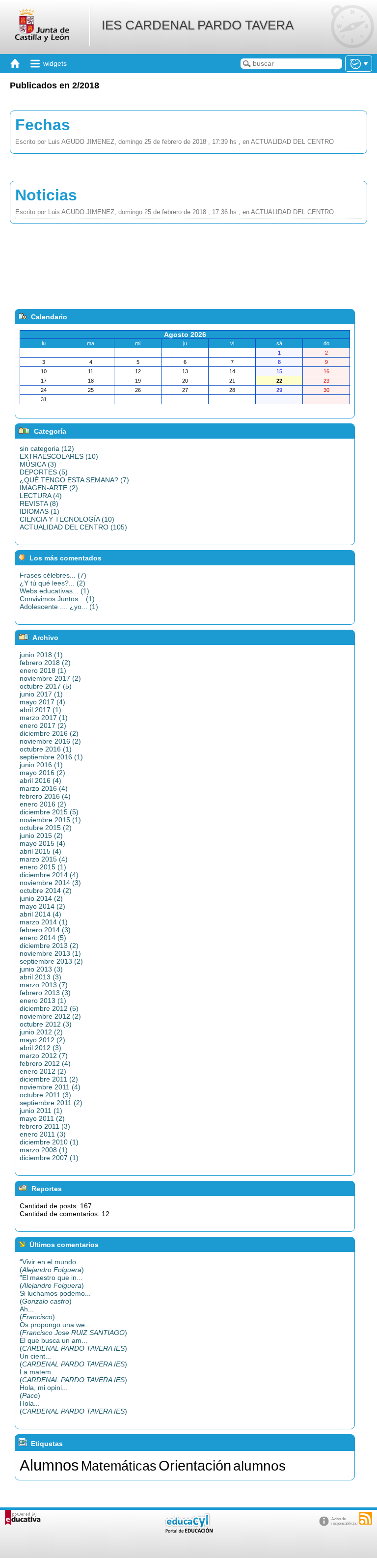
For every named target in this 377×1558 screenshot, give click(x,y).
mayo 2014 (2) (42, 906)
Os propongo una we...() (73, 1328)
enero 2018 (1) (43, 670)
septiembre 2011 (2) (51, 1103)
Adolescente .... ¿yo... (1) (59, 607)
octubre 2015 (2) (46, 828)
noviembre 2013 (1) (50, 953)
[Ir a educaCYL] (188, 1531)
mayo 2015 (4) (42, 843)
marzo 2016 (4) (44, 788)
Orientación (195, 1465)
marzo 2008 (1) (44, 1150)
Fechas (42, 125)
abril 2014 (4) (40, 914)
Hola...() (73, 1407)
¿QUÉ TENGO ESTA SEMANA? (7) (74, 480)
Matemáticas (119, 1466)
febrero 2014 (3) (45, 930)
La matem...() (73, 1376)
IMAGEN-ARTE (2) (49, 488)
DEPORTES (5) (44, 472)
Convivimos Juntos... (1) (57, 599)
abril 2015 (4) (40, 851)
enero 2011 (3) (43, 1134)
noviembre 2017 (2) (50, 678)
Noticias (46, 195)
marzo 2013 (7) (44, 985)
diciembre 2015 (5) (49, 812)
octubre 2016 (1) (46, 749)
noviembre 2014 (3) (50, 883)
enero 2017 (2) (43, 725)
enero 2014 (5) (43, 938)
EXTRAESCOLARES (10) (59, 456)
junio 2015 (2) (41, 835)
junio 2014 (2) (41, 898)
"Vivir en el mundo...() (52, 1266)
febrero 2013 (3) (45, 993)
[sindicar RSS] (365, 1518)
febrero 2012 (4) (45, 1063)
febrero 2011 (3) (45, 1126)
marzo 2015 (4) (44, 859)
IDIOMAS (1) (39, 511)
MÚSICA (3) (38, 464)
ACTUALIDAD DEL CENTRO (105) (73, 527)
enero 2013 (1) (43, 1000)
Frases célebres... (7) (53, 575)
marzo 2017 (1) (44, 718)
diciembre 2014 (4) (49, 875)
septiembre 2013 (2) (51, 961)
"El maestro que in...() (52, 1281)
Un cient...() (73, 1360)
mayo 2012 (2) (42, 1040)
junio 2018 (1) (41, 655)
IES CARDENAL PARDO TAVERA (198, 25)
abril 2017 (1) (40, 710)
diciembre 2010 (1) (49, 1142)
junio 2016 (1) (41, 765)
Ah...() (37, 1313)
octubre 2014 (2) (46, 890)
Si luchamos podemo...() (55, 1297)
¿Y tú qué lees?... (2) (52, 583)
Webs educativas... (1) (54, 591)
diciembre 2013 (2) (49, 945)
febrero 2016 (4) (45, 796)
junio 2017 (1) (41, 694)
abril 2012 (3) (40, 1048)
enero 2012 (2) (43, 1071)
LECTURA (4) (41, 496)
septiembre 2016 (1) (51, 757)
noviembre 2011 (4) (50, 1087)
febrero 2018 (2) (45, 663)
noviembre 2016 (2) (50, 741)
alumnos (259, 1466)
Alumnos (49, 1465)
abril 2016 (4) (40, 780)
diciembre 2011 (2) (49, 1079)
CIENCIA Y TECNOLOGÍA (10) (67, 519)
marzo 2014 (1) (44, 922)
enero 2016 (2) (43, 804)
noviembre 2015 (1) (50, 820)
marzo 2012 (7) (44, 1055)
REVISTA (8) (39, 503)
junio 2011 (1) (41, 1110)
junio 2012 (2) (41, 1032)
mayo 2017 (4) (42, 702)
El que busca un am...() (73, 1344)
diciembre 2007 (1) (49, 1158)
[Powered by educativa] (23, 1517)
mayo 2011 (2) (42, 1118)
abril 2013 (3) (40, 977)
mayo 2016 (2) (42, 773)
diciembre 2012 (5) (49, 1008)
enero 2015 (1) (43, 867)
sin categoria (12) (47, 448)
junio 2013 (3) (41, 969)
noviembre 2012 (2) (50, 1016)
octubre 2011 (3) (45, 1095)
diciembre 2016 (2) (49, 733)
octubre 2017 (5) (46, 686)
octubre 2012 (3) (46, 1024)
